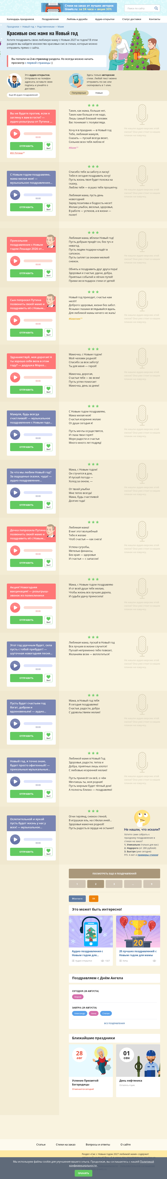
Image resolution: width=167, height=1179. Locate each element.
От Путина (17, 152)
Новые (99, 92)
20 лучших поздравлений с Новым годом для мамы (138, 953)
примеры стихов (148, 854)
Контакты (154, 19)
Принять (83, 1173)
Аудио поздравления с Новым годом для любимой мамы (87, 953)
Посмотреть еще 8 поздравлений (114, 873)
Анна (93, 1013)
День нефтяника (130, 1080)
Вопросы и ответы (98, 1144)
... (133, 884)
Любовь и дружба (77, 19)
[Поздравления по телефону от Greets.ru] (20, 7)
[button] (15, 134)
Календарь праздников (20, 19)
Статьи (41, 1144)
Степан (106, 1013)
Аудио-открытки (104, 19)
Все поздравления (114, 1023)
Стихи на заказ (65, 1144)
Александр (79, 1013)
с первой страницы (37, 63)
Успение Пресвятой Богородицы (85, 1082)
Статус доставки (131, 19)
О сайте (126, 1144)
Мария (77, 996)
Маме (73, 147)
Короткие (75, 318)
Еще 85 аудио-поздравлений (23, 94)
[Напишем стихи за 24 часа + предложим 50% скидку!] (79, 7)
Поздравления (50, 19)
